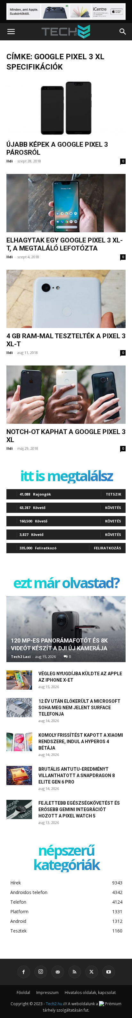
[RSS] (74, 971)
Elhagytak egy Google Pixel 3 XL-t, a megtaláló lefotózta (64, 244)
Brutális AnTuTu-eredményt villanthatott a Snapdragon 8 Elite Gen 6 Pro (76, 775)
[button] (11, 31)
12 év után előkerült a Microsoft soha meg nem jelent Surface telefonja (79, 708)
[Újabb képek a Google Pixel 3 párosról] (66, 107)
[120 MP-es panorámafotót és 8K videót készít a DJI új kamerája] (66, 629)
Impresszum (47, 992)
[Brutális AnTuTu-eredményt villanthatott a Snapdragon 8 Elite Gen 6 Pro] (19, 775)
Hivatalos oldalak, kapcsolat (90, 992)
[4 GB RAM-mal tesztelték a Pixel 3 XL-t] (66, 299)
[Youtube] (108, 971)
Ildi (9, 161)
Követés (113, 507)
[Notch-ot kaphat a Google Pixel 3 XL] (66, 394)
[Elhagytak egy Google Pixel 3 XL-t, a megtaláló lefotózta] (66, 203)
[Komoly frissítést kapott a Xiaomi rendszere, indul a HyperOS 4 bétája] (19, 741)
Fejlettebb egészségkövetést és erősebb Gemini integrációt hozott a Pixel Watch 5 (79, 809)
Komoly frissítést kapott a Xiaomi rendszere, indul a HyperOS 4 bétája (80, 742)
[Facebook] (23, 971)
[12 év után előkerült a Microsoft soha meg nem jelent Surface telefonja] (19, 707)
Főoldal (23, 992)
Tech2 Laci (21, 656)
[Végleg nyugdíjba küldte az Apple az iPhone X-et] (19, 680)
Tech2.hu (54, 1003)
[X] (91, 971)
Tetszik (113, 494)
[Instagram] (40, 971)
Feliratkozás (107, 548)
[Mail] (57, 971)
